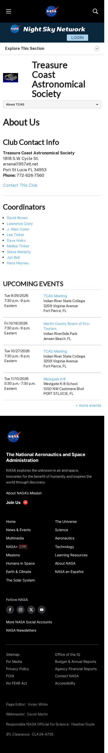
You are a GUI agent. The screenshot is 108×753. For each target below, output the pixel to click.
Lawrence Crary (20, 223)
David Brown (17, 218)
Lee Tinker (15, 234)
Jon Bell (13, 257)
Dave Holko (16, 240)
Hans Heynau (18, 263)
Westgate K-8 (54, 379)
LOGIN (77, 37)
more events (90, 405)
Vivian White (38, 704)
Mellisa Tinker (18, 246)
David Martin (37, 714)
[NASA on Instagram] (21, 610)
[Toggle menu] (8, 11)
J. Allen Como (18, 229)
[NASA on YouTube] (42, 610)
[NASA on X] (31, 610)
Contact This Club (20, 185)
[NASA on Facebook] (10, 610)
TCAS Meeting (55, 296)
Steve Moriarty (19, 252)
